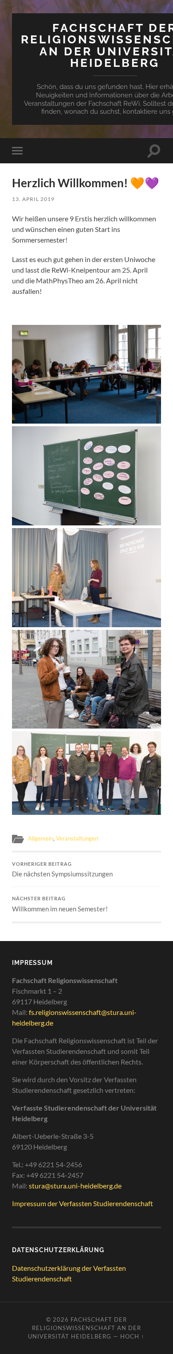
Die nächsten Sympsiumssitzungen (62, 869)
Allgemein (40, 838)
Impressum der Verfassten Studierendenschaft (82, 1203)
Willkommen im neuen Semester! (60, 904)
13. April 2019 (33, 199)
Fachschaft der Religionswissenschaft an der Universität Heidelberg (84, 1328)
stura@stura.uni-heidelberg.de (75, 1185)
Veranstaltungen (77, 838)
